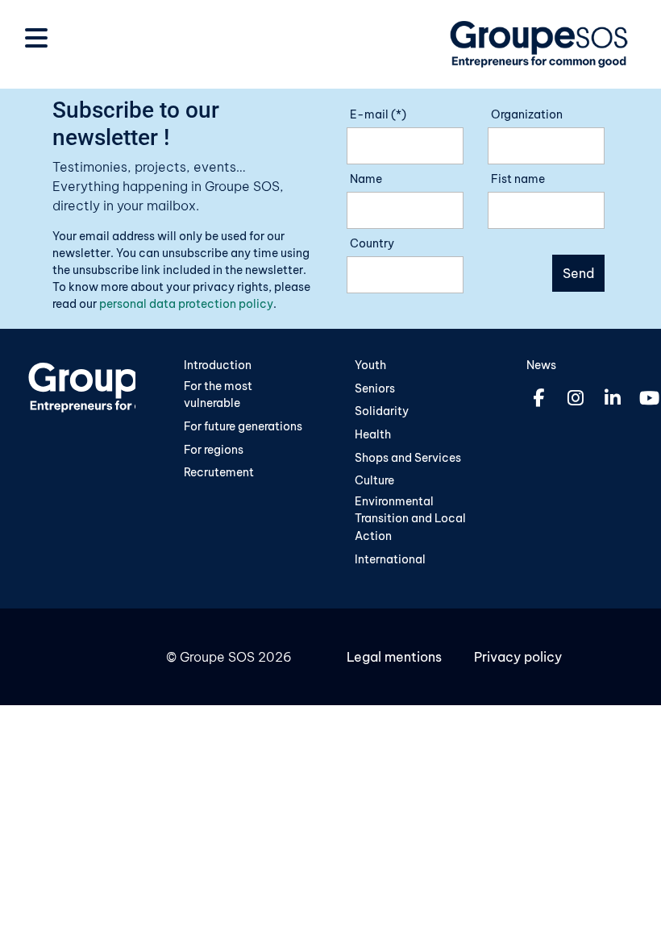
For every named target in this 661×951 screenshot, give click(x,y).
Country (372, 243)
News (541, 365)
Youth (370, 365)
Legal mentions (394, 657)
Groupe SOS (217, 657)
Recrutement (219, 472)
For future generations (243, 426)
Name (366, 179)
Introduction (218, 365)
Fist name (518, 179)
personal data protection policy (186, 304)
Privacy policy (518, 657)
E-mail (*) (378, 114)
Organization (527, 114)
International (390, 559)
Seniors (375, 388)
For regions (213, 449)
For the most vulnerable (218, 395)
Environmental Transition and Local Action (410, 518)
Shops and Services (408, 458)
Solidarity (382, 411)
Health (373, 434)
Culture (374, 480)
